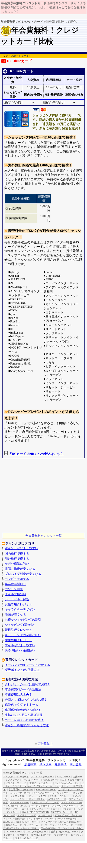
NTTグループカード (16, 783)
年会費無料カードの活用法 (23, 689)
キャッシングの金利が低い (23, 635)
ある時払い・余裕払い (20, 650)
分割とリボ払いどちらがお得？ (26, 699)
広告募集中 (45, 743)
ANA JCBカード (51, 780)
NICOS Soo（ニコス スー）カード (21, 822)
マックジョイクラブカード (59, 825)
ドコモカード (45, 815)
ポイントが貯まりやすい (21, 548)
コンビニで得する (17, 579)
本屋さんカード (14, 825)
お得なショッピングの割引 (23, 619)
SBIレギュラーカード (72, 780)
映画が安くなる (15, 614)
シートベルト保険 (17, 599)
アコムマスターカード (42, 776)
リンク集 (45, 764)
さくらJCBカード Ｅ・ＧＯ (47, 792)
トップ (4, 56)
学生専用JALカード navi (21, 789)
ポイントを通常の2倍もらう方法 (27, 725)
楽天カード (23, 835)
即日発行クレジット (18, 629)
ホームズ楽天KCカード (71, 822)
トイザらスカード (26, 815)
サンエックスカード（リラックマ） (28, 796)
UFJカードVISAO (14, 831)
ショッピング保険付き (20, 624)
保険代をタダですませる (21, 704)
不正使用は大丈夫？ (18, 694)
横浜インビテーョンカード (64, 831)
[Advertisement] (42, 495)
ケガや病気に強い (17, 563)
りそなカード (61, 835)
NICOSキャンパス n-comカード (61, 818)
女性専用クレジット (18, 604)
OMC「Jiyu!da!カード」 (67, 783)
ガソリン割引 (14, 589)
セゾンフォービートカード (46, 809)
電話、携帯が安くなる (20, 568)
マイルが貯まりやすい (20, 645)
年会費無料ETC (15, 584)
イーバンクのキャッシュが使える (27, 665)
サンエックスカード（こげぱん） (27, 799)
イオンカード (64, 776)
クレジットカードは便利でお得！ (27, 684)
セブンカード (69, 809)
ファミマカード (49, 822)
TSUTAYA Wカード (62, 812)
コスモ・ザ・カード (20, 792)
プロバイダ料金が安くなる (23, 574)
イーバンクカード (31, 780)
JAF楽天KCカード (56, 799)
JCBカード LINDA (17, 805)
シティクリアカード (39, 805)
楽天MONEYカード (41, 835)
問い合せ (76, 764)
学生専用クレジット (18, 640)
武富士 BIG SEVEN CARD (35, 812)
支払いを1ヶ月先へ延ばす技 (24, 715)
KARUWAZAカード (46, 789)
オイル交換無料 (15, 594)
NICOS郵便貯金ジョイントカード (25, 818)
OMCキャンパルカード (40, 783)
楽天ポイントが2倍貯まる (22, 669)
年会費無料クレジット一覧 (44, 535)
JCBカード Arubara (19, 802)
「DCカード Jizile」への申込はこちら (36, 454)
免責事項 (61, 764)
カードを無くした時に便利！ (24, 720)
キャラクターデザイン (20, 609)
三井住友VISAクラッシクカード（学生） (62, 828)
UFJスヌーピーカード (37, 831)
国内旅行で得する (17, 553)
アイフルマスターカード (16, 776)
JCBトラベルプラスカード (45, 802)
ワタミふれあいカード (26, 838)
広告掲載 (30, 764)
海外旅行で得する (17, 558)
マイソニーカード (33, 825)
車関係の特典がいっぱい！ (23, 709)
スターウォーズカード (63, 805)
